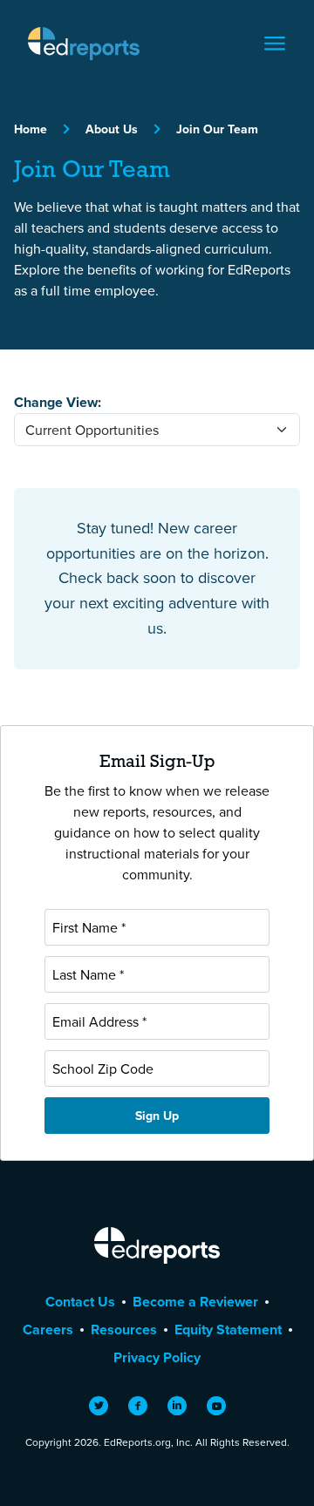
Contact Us (80, 1302)
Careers (48, 1329)
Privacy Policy (157, 1357)
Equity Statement (228, 1329)
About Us (111, 129)
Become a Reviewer (195, 1302)
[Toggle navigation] (275, 43)
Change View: (57, 402)
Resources (124, 1329)
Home (30, 129)
